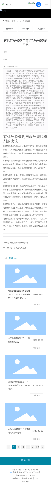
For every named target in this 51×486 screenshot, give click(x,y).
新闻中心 (15, 21)
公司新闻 (9, 29)
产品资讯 (41, 29)
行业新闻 (26, 21)
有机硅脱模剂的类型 (18, 248)
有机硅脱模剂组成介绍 (19, 242)
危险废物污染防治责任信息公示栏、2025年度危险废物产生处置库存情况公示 (19, 294)
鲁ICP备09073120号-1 (25, 475)
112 (37, 447)
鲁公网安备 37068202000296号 (26, 472)
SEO (36, 478)
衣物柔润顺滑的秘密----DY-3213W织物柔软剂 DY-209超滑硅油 (19, 385)
